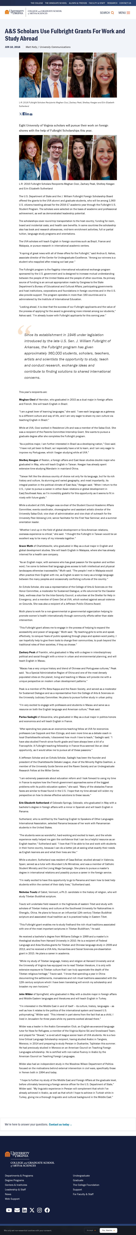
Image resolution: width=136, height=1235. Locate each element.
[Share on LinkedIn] (27, 114)
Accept (90, 1230)
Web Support (12, 1198)
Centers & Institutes (16, 1184)
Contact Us (125, 3)
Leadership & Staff (15, 1189)
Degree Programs (14, 1180)
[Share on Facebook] (24, 114)
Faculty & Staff (97, 3)
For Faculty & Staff (83, 1194)
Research (112, 3)
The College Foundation (86, 1184)
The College (37, 3)
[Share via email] (31, 114)
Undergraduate (81, 1175)
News (8, 1194)
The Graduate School (56, 3)
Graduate (78, 1180)
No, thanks (107, 1230)
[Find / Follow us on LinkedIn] (24, 1211)
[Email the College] (17, 1211)
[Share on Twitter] (20, 114)
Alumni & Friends (78, 3)
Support (77, 1189)
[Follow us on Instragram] (39, 1211)
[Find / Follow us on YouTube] (9, 1211)
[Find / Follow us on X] (32, 1211)
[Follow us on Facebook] (47, 1211)
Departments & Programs (19, 1175)
